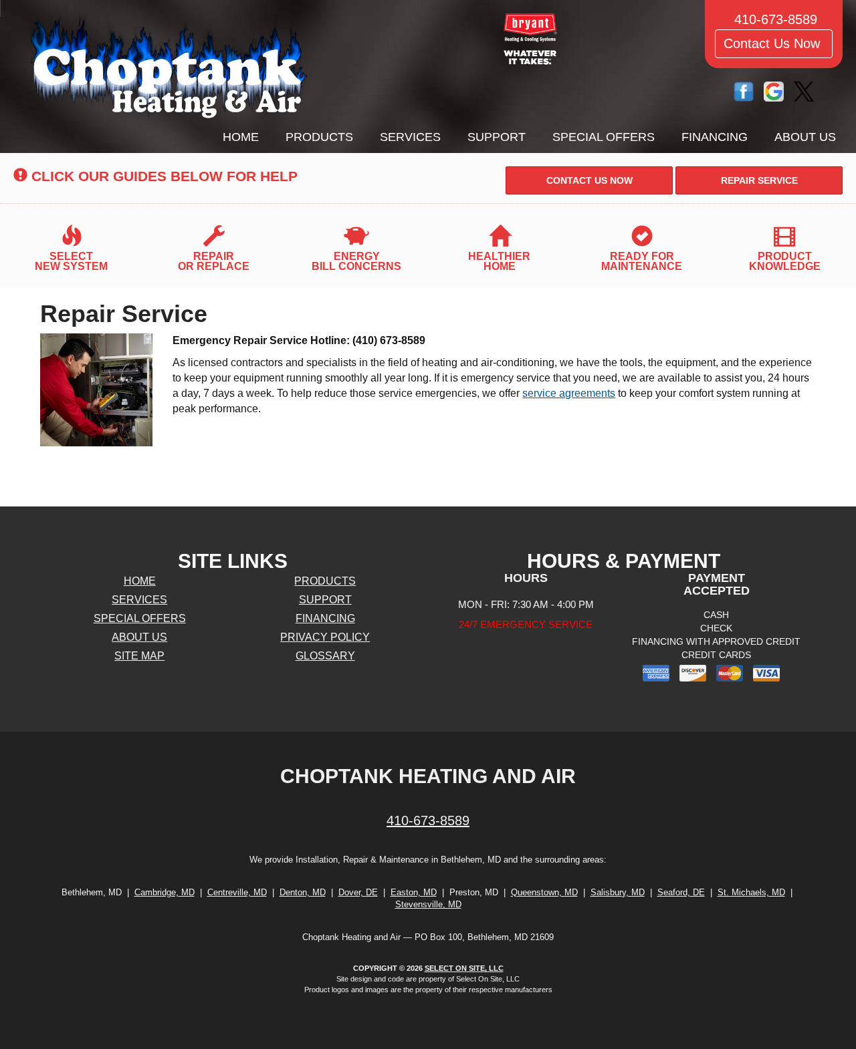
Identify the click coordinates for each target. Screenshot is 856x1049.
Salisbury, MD (618, 892)
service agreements (568, 393)
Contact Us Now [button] (774, 43)
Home (241, 137)
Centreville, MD (237, 892)
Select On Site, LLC (464, 968)
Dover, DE (358, 892)
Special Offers (603, 137)
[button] (589, 180)
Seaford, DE (681, 892)
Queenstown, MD (544, 892)
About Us (805, 137)
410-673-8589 (428, 820)
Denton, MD (303, 892)
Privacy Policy (325, 637)
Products (319, 137)
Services (410, 137)
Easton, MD (414, 892)
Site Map (139, 655)
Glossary (325, 655)
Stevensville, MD (428, 904)
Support (496, 137)
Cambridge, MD (164, 892)
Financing (714, 137)
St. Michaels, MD (751, 892)
